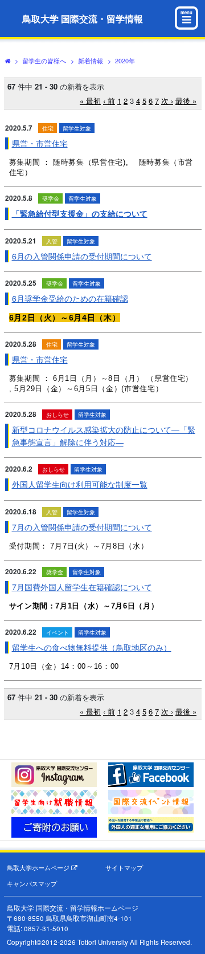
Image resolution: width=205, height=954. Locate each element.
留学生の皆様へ (44, 60)
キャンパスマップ (32, 883)
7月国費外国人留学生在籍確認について (82, 586)
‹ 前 (109, 100)
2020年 (125, 60)
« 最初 (90, 100)
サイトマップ (124, 867)
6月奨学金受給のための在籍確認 (70, 298)
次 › (167, 100)
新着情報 (90, 60)
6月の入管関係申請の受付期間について (82, 256)
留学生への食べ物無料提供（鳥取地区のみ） (91, 647)
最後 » (185, 100)
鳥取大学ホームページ (39, 867)
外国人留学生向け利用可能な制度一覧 (79, 484)
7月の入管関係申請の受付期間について (82, 527)
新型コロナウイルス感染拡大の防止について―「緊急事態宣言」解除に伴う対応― (103, 435)
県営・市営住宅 (40, 143)
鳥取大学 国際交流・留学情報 (82, 18)
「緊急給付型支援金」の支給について (79, 213)
